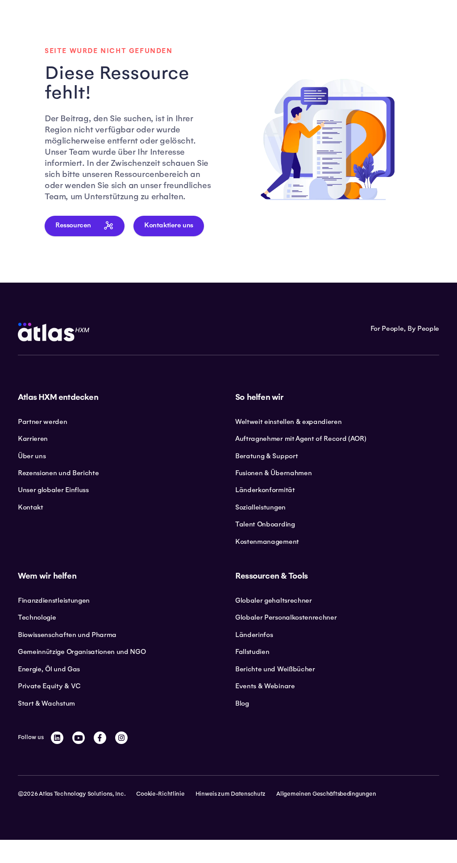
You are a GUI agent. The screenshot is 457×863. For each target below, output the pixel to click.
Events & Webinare (265, 686)
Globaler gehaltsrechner (273, 600)
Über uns (32, 456)
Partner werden (42, 422)
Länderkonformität (265, 490)
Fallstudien (252, 652)
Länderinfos (254, 635)
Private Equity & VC (49, 686)
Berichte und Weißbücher (275, 669)
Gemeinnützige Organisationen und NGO (81, 652)
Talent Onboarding (265, 524)
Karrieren (33, 439)
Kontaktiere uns (168, 225)
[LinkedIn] (57, 737)
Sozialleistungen (260, 507)
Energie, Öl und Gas (49, 669)
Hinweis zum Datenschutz (230, 793)
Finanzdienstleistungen (54, 600)
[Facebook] (100, 737)
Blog (242, 703)
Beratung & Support (266, 456)
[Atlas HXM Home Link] (53, 332)
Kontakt (30, 507)
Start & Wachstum (46, 703)
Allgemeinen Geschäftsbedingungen (326, 793)
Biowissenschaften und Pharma (67, 635)
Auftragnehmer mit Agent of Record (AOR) (300, 439)
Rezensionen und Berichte (58, 473)
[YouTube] (78, 737)
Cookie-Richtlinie (160, 793)
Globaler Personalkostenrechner (286, 617)
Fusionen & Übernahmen (273, 473)
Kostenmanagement (267, 542)
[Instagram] (121, 737)
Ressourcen (73, 225)
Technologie (37, 617)
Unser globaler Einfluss (53, 490)
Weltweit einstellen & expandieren (288, 422)
